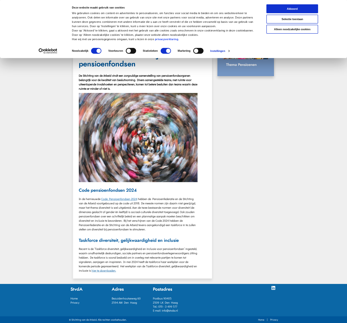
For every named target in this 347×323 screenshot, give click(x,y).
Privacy (74, 302)
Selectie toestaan (292, 19)
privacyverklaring (166, 39)
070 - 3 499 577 (167, 306)
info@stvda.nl (170, 310)
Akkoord (292, 8)
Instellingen (217, 50)
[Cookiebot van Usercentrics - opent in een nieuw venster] (48, 51)
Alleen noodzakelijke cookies (292, 29)
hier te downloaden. (104, 270)
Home (74, 298)
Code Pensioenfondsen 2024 (119, 199)
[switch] (131, 51)
